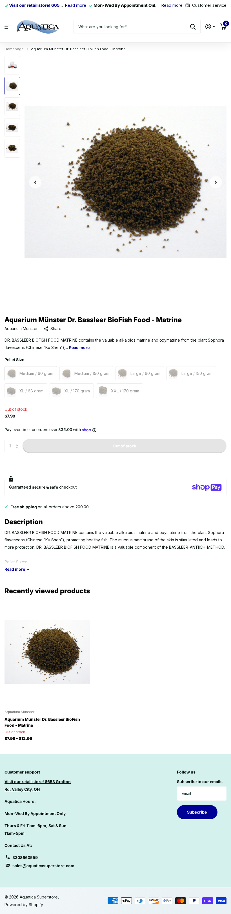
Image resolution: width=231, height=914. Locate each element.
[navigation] (35, 182)
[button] (18, 441)
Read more (75, 5)
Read (15, 569)
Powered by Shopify (24, 904)
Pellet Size (14, 359)
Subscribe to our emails (200, 781)
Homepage (14, 49)
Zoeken (193, 27)
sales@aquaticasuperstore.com (43, 865)
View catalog (8, 26)
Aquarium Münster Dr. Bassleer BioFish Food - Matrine (42, 722)
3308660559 (25, 857)
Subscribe (197, 812)
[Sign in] (210, 26)
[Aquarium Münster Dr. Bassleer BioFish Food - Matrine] (47, 652)
